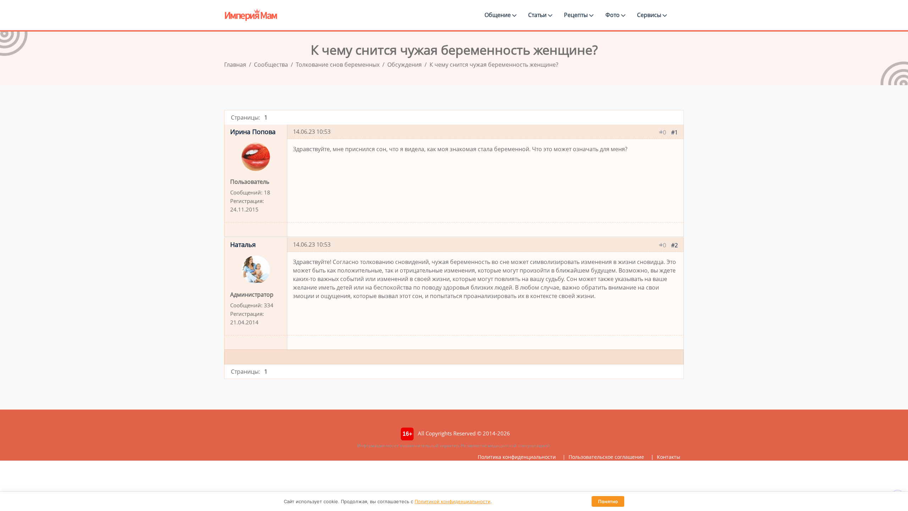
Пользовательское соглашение (606, 457)
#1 (674, 132)
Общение (498, 15)
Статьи (538, 15)
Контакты (668, 457)
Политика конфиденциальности (517, 457)
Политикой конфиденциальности (453, 501)
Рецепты (576, 15)
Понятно (608, 501)
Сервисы (650, 15)
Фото (613, 15)
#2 (674, 245)
